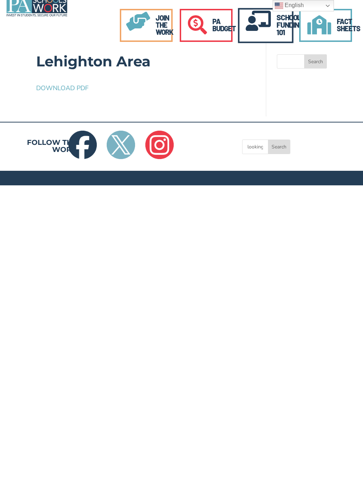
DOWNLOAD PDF (62, 88)
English (293, 5)
